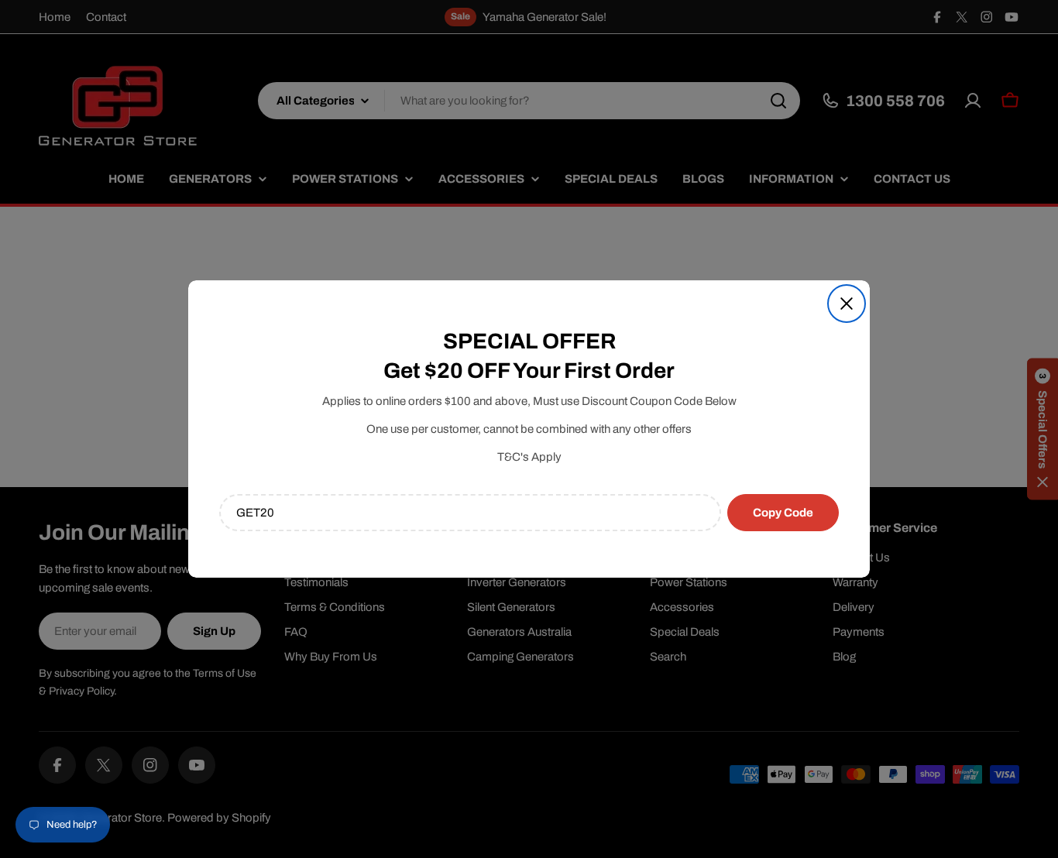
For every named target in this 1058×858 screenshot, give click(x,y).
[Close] (846, 303)
